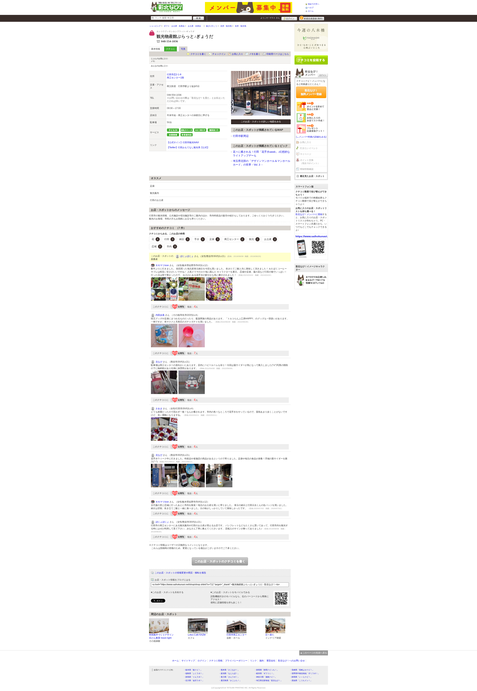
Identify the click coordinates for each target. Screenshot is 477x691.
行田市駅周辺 (241, 135)
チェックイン (219, 54)
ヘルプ (311, 8)
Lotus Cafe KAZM (197, 634)
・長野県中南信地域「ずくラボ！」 (305, 673)
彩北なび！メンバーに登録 (309, 214)
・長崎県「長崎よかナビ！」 (302, 670)
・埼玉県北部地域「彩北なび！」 (268, 680)
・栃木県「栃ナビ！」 (193, 670)
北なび (159, 361)
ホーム (311, 11)
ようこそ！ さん (270, 18)
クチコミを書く (198, 54)
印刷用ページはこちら (277, 54)
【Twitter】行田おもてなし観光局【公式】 (188, 147)
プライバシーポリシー (236, 660)
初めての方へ (313, 4)
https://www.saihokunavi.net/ (314, 236)
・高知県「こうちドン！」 (301, 680)
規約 (261, 660)
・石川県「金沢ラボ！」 (194, 680)
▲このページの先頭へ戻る (313, 653)
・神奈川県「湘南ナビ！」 (265, 677)
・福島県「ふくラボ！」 (194, 673)
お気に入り (237, 54)
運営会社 (270, 660)
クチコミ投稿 (215, 660)
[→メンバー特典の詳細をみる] (311, 137)
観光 (253, 239)
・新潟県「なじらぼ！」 (229, 673)
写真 (183, 49)
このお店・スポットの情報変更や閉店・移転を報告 (180, 572)
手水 (198, 239)
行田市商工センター (237, 634)
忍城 (156, 246)
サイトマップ (188, 660)
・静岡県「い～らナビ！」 (301, 677)
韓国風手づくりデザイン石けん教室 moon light (161, 636)
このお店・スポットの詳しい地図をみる (261, 121)
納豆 (183, 239)
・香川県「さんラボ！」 (229, 677)
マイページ (305, 154)
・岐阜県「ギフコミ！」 (264, 673)
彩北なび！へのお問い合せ (291, 660)
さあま (159, 408)
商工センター (233, 239)
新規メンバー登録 (311, 18)
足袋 (213, 239)
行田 (168, 239)
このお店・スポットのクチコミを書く (220, 561)
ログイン (289, 18)
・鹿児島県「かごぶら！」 (230, 680)
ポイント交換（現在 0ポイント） (310, 162)
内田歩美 (160, 315)
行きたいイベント (309, 148)
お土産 (270, 239)
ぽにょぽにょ (187, 256)
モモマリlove (162, 265)
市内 (171, 246)
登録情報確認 (306, 169)
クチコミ (170, 49)
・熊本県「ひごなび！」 (229, 670)
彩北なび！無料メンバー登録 (311, 92)
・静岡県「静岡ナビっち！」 (266, 670)
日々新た (269, 634)
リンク (253, 660)
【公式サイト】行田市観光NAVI (183, 142)
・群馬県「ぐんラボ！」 (194, 677)
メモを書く (254, 54)
